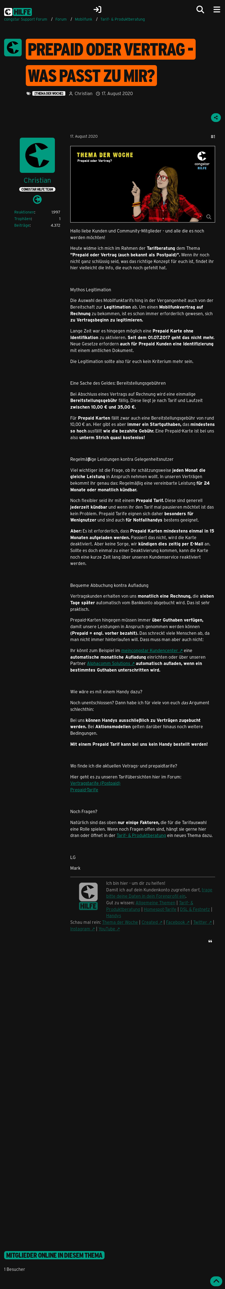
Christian (83, 93)
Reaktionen (24, 212)
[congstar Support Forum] (18, 10)
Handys (113, 915)
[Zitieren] (210, 941)
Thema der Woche (120, 922)
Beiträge (22, 225)
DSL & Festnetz (195, 909)
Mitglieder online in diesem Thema (54, 1255)
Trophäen (22, 218)
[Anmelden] (97, 9)
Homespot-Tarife (160, 909)
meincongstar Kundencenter (149, 650)
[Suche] (200, 9)
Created (150, 922)
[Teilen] (216, 117)
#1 (213, 136)
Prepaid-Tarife (84, 789)
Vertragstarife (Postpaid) (95, 783)
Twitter (200, 922)
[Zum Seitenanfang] (216, 1281)
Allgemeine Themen (155, 902)
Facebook (175, 922)
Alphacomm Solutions (108, 663)
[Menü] (216, 9)
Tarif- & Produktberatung (141, 835)
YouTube (107, 929)
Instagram (80, 929)
